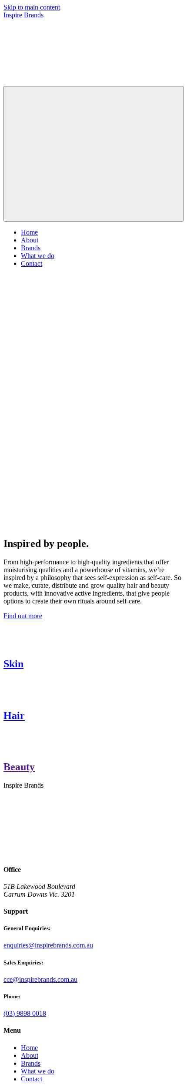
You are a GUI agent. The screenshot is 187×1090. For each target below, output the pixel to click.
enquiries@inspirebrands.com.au (48, 945)
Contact (31, 263)
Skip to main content (31, 7)
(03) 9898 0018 (24, 1013)
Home (29, 232)
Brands (30, 248)
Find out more (22, 616)
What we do (37, 255)
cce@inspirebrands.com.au (40, 979)
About (29, 240)
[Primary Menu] (93, 154)
